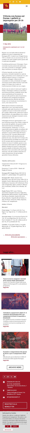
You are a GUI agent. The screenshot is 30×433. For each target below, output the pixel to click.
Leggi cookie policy (22, 424)
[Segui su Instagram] (13, 1)
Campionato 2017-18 (16, 47)
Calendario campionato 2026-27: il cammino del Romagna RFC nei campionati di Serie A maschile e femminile (15, 315)
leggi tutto (6, 287)
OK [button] (7, 426)
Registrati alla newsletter (11, 405)
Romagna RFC (6, 47)
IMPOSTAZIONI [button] (8, 429)
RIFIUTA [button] (15, 426)
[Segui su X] (16, 1)
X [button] (27, 413)
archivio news (15, 367)
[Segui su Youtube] (20, 1)
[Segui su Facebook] (10, 1)
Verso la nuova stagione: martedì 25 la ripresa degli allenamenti (14, 279)
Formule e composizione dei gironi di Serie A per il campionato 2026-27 (15, 353)
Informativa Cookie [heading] (9, 413)
